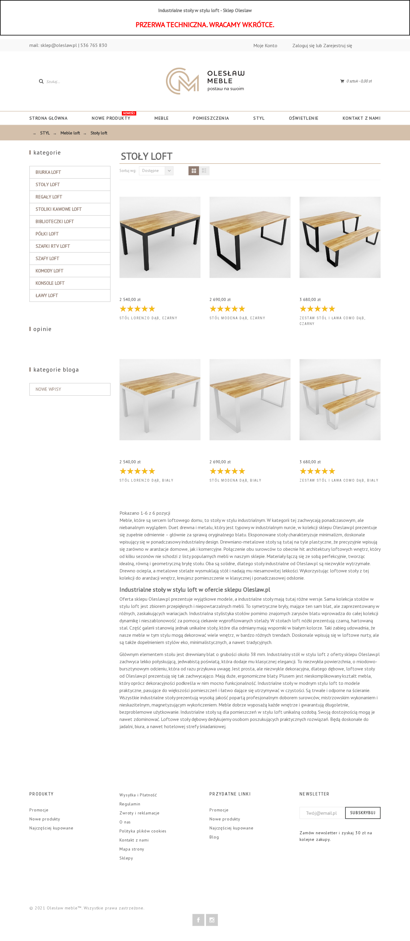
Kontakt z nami (134, 840)
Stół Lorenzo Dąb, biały (146, 480)
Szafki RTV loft (53, 246)
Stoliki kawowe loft (59, 209)
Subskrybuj (362, 812)
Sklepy (126, 858)
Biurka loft (48, 172)
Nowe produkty (44, 819)
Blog (214, 837)
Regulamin (129, 804)
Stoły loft (48, 184)
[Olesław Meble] (205, 81)
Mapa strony (131, 849)
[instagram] (212, 920)
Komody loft (50, 271)
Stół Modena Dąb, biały (236, 480)
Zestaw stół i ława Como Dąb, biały (339, 480)
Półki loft (47, 234)
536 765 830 (93, 45)
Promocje (39, 810)
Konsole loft (50, 283)
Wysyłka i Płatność (138, 795)
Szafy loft (47, 258)
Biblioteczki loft (55, 221)
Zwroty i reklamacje (139, 813)
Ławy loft (47, 295)
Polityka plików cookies (143, 831)
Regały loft (49, 197)
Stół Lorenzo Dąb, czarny (148, 318)
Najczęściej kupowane (51, 828)
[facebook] (198, 920)
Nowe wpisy (48, 389)
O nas (125, 822)
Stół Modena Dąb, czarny (238, 318)
